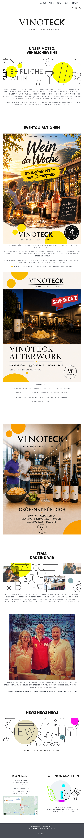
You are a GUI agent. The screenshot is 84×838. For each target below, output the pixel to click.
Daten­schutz (47, 826)
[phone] (80, 8)
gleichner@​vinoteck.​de (45, 691)
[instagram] (76, 8)
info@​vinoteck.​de (23, 691)
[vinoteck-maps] (20, 797)
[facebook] (72, 8)
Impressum (35, 826)
